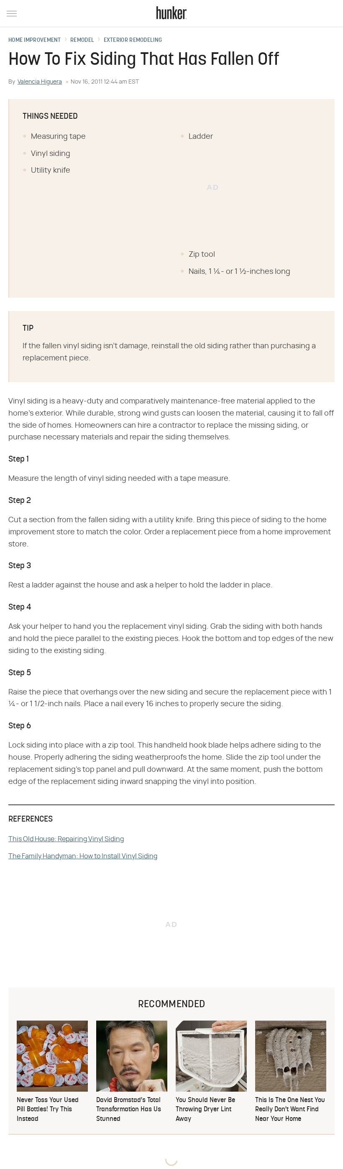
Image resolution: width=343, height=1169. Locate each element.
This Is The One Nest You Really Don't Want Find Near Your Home (290, 1110)
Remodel (82, 40)
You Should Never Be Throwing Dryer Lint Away (205, 1110)
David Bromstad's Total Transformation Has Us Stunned (128, 1110)
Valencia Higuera (40, 82)
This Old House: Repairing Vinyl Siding (66, 839)
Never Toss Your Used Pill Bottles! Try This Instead (48, 1110)
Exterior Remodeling (133, 40)
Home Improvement (34, 40)
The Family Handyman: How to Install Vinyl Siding (82, 856)
